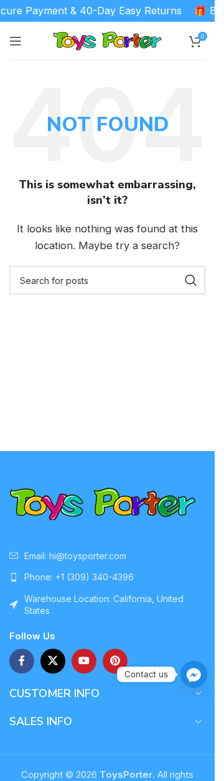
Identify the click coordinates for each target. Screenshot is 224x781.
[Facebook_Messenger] (193, 674)
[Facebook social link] (21, 661)
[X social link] (52, 661)
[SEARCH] (191, 280)
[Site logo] (107, 40)
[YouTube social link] (84, 661)
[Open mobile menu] (15, 41)
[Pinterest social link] (115, 661)
